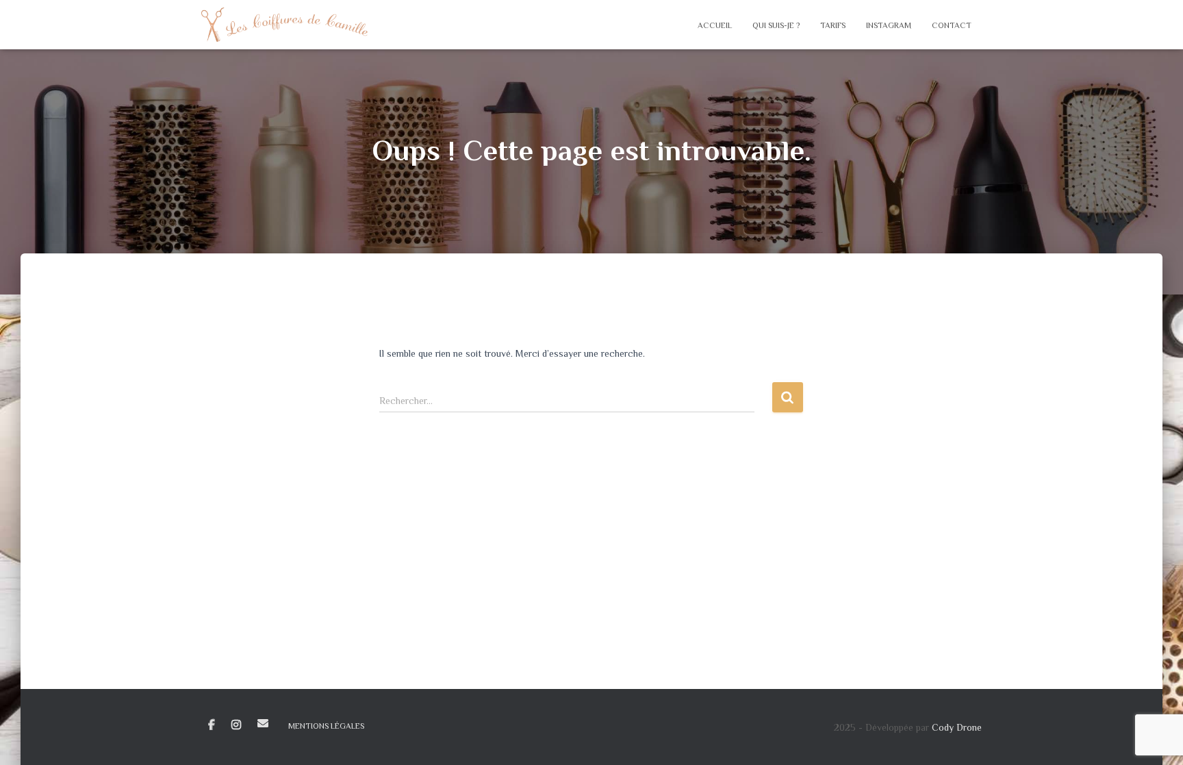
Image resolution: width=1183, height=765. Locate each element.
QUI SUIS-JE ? (776, 25)
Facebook (211, 725)
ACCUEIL (715, 25)
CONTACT (951, 25)
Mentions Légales (326, 726)
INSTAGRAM (888, 25)
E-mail (263, 723)
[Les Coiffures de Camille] (284, 25)
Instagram (236, 725)
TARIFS (832, 25)
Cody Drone (957, 727)
